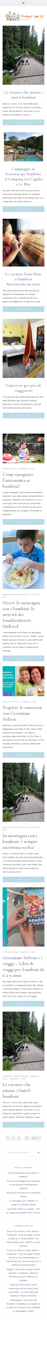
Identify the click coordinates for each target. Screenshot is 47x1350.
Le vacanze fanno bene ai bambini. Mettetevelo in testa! (23, 279)
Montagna (7, 594)
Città (5, 702)
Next (36, 1138)
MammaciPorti (23, 16)
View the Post (23, 122)
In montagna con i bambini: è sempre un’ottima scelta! (20, 841)
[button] (23, 3)
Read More (23, 522)
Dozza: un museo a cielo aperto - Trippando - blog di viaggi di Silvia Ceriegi (23, 1235)
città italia (13, 702)
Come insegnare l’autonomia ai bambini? (18, 480)
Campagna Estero (21, 1076)
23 (27, 1138)
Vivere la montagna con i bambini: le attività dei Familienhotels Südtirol (21, 614)
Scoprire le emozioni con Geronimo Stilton (22, 713)
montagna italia (21, 594)
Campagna (7, 1076)
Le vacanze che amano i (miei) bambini (17, 1090)
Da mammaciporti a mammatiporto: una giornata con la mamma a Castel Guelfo (23, 1261)
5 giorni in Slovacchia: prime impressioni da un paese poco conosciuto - (23, 1288)
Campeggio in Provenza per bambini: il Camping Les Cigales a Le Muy (23, 1304)
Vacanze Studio (10, 469)
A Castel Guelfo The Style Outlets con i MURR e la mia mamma (23, 1242)
